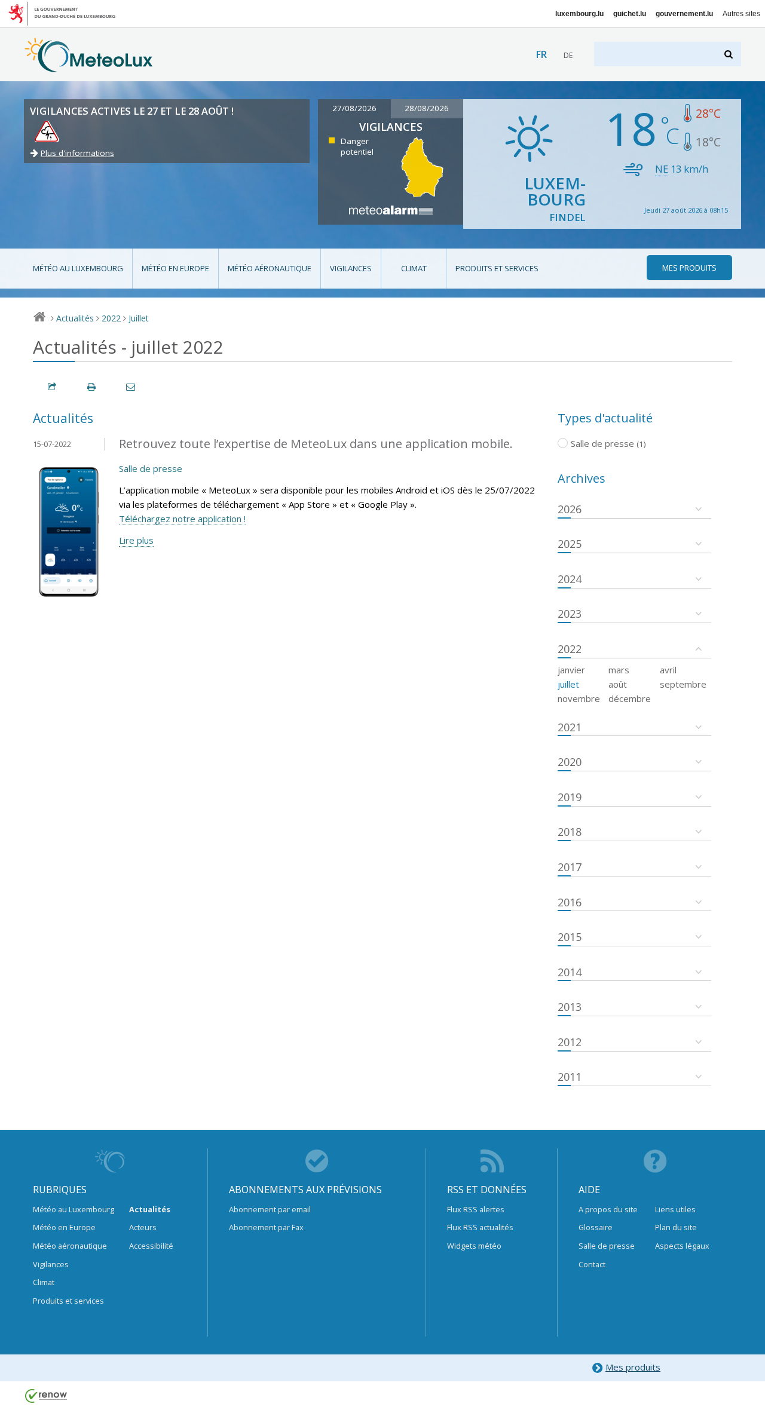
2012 (570, 1042)
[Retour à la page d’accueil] (89, 66)
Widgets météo (474, 1245)
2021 (570, 727)
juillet (568, 684)
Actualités (75, 318)
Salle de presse (150, 468)
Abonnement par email (270, 1209)
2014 (570, 972)
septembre (683, 684)
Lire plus (136, 540)
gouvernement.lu (684, 14)
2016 (570, 902)
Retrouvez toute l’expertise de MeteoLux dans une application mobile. (316, 444)
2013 (570, 1007)
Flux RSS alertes (475, 1209)
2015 (570, 937)
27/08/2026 (354, 108)
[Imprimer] (92, 387)
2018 (570, 831)
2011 (570, 1076)
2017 (570, 867)
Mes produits (632, 1367)
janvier (571, 670)
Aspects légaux (682, 1245)
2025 (570, 544)
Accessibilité (151, 1245)
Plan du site (676, 1227)
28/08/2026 (427, 108)
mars (618, 670)
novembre (579, 698)
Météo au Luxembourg (78, 268)
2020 (570, 762)
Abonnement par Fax (266, 1227)
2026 (570, 509)
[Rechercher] (729, 54)
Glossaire (596, 1227)
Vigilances (351, 268)
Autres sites (741, 14)
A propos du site (608, 1209)
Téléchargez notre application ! (182, 519)
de (568, 55)
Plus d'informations (77, 153)
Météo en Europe (175, 268)
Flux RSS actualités (480, 1227)
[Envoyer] (131, 387)
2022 (111, 318)
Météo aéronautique (269, 268)
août (617, 684)
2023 (570, 613)
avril (668, 670)
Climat (414, 268)
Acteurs (143, 1227)
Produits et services (496, 268)
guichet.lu (629, 14)
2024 (570, 579)
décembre (629, 698)
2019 (570, 797)
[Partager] (52, 387)
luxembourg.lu (579, 14)
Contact (592, 1264)
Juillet (138, 318)
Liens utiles (675, 1209)
